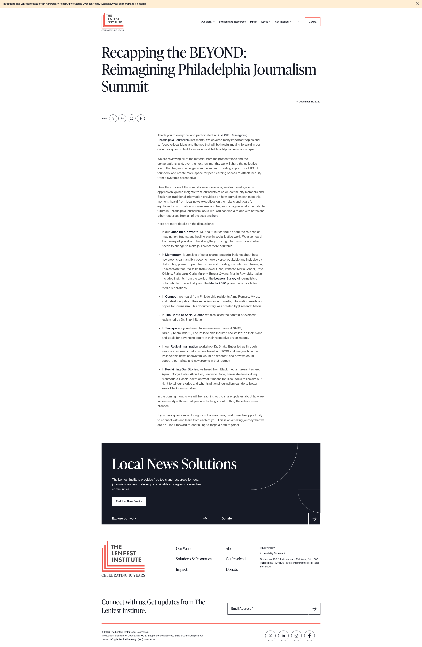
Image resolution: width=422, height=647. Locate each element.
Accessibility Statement (272, 553)
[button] (418, 4)
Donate (312, 21)
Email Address (242, 608)
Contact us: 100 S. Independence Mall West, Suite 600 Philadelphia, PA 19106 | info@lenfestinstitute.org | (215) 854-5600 (289, 563)
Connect (171, 296)
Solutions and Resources (232, 21)
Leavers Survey (225, 278)
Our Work (206, 21)
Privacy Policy (267, 547)
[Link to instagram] (296, 636)
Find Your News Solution (129, 501)
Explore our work (124, 518)
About (264, 21)
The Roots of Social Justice (184, 315)
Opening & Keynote (184, 232)
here (215, 216)
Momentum (173, 255)
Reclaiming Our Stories (181, 369)
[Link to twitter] (270, 636)
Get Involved (282, 21)
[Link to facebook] (309, 636)
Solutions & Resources (193, 559)
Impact (253, 21)
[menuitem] (113, 118)
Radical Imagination (184, 346)
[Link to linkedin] (283, 636)
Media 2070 (217, 283)
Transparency (175, 328)
